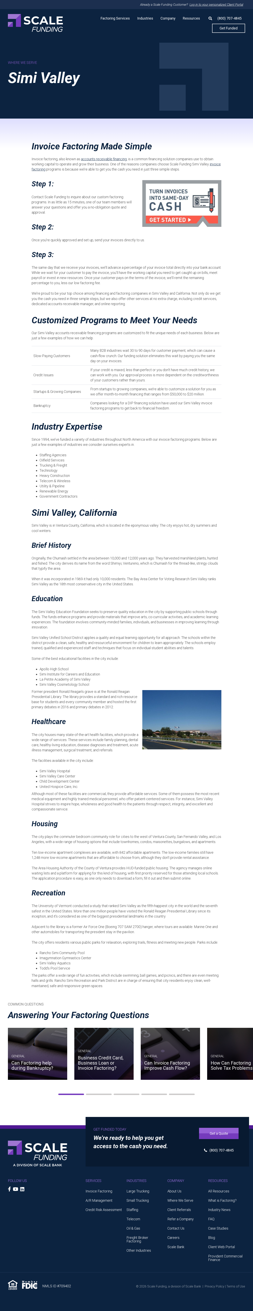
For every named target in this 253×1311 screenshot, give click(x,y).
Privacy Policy (214, 1286)
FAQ (211, 1219)
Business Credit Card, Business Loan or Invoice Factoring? (100, 1063)
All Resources (218, 1191)
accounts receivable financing (104, 159)
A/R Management (99, 1200)
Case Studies (218, 1228)
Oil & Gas (133, 1228)
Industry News (219, 1210)
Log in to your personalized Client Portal (216, 5)
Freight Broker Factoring (137, 1239)
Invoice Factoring (99, 1191)
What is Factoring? (222, 1200)
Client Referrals (179, 1210)
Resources (191, 18)
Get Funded (229, 28)
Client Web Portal (221, 1247)
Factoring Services (115, 18)
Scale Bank (175, 1247)
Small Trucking (137, 1200)
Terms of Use (236, 1286)
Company (168, 18)
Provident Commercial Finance (225, 1258)
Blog (211, 1238)
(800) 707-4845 (229, 18)
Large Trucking (137, 1191)
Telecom (133, 1219)
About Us (174, 1191)
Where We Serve (180, 1200)
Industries (145, 18)
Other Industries (138, 1250)
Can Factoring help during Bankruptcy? (32, 1065)
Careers (173, 1238)
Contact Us (175, 1228)
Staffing (132, 1210)
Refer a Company (180, 1219)
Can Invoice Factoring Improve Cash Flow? (167, 1065)
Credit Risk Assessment (104, 1210)
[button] (209, 18)
